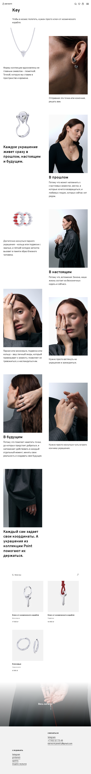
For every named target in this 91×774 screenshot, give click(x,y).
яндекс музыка (19, 764)
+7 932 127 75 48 (55, 740)
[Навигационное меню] (87, 4)
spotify (15, 761)
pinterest (16, 758)
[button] (75, 4)
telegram (52, 737)
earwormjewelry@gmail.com (60, 743)
